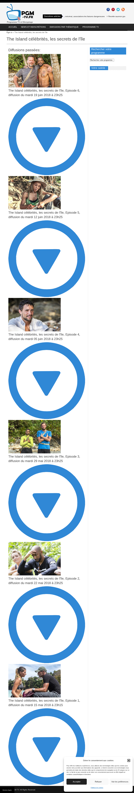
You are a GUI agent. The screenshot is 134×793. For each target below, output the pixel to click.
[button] (128, 760)
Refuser (98, 782)
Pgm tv (9, 32)
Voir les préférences (119, 782)
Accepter (76, 782)
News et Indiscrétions (33, 27)
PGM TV (16, 790)
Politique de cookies (97, 787)
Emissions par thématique (64, 27)
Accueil (13, 27)
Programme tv (90, 27)
